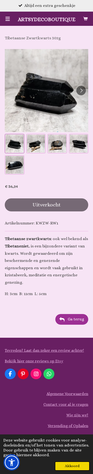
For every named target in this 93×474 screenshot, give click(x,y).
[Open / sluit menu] (7, 18)
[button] (14, 143)
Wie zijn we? (77, 415)
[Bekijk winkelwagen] (85, 18)
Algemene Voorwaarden (67, 394)
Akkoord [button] (72, 466)
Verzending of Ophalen (68, 426)
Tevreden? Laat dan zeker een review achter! (44, 350)
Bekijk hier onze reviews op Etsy (34, 361)
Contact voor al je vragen (65, 404)
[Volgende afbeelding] (81, 90)
